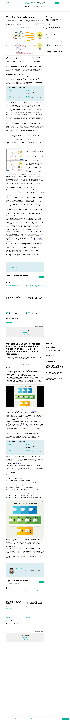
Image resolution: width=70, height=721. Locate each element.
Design (32, 9)
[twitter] (25, 27)
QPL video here (18, 463)
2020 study (34, 411)
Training (48, 9)
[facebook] (21, 27)
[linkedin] (23, 27)
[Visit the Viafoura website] (41, 326)
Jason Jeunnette (9, 360)
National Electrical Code (25, 9)
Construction (38, 9)
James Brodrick (9, 24)
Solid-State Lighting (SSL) (23, 425)
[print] (43, 27)
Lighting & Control (9, 14)
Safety (44, 9)
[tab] (9, 322)
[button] (7, 3)
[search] (9, 3)
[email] (28, 27)
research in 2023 (16, 415)
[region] (25, 324)
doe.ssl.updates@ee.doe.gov (32, 255)
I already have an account (25, 334)
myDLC (29, 556)
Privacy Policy (31, 718)
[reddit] (26, 27)
